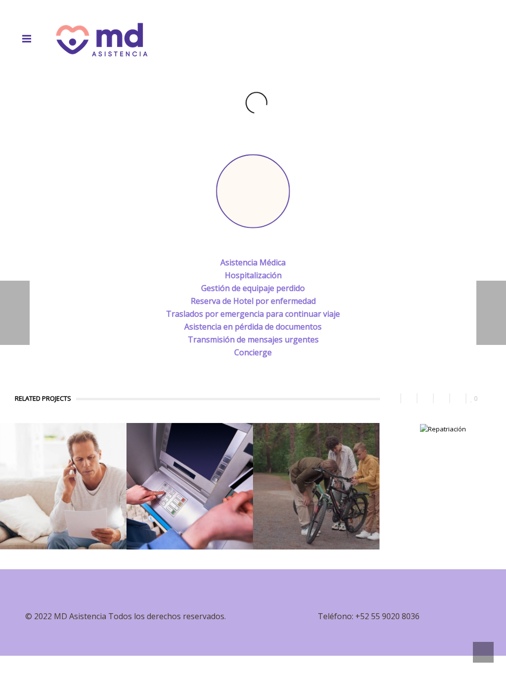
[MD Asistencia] (102, 38)
